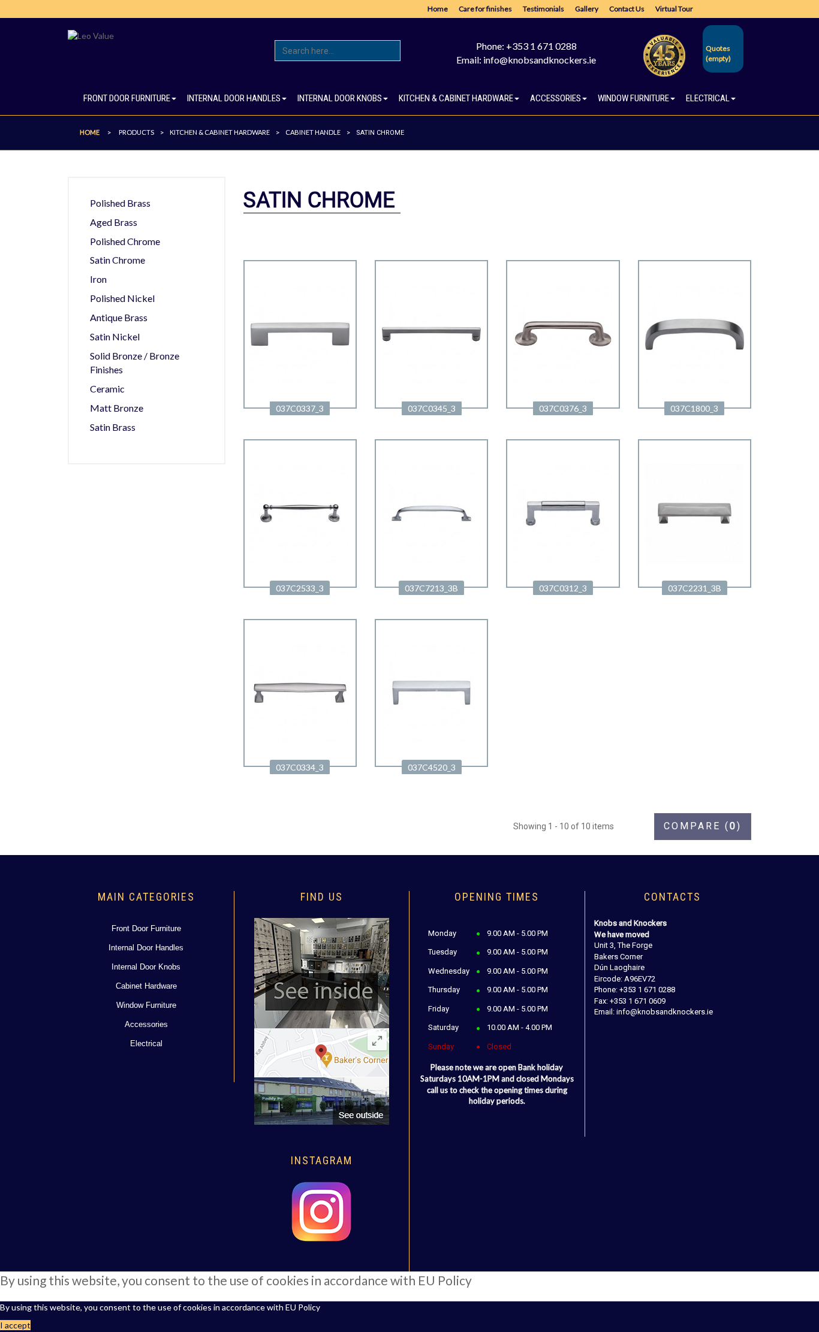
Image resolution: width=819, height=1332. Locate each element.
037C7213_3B (431, 588)
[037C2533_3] (300, 513)
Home (437, 8)
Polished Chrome (125, 241)
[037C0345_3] (431, 333)
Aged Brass (113, 222)
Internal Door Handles (146, 947)
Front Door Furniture (146, 928)
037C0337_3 (300, 408)
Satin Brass (113, 427)
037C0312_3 (563, 588)
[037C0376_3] (562, 333)
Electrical (146, 1043)
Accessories (146, 1024)
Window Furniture (146, 1005)
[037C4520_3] (431, 692)
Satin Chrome (117, 259)
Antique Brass (118, 317)
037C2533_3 (300, 588)
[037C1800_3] (694, 333)
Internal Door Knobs (146, 966)
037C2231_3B (694, 588)
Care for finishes (485, 8)
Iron (98, 279)
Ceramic (107, 388)
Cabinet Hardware (146, 985)
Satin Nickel (115, 336)
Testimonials (543, 8)
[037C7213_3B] (431, 513)
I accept (15, 1325)
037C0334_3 (300, 767)
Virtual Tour (674, 8)
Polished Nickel (122, 298)
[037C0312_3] (562, 513)
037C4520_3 (432, 767)
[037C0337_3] (300, 333)
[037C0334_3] (300, 692)
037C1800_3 (694, 408)
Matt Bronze (116, 407)
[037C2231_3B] (694, 513)
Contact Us (627, 8)
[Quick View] (300, 395)
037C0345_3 (432, 408)
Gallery (586, 8)
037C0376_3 (563, 408)
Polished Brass (120, 203)
